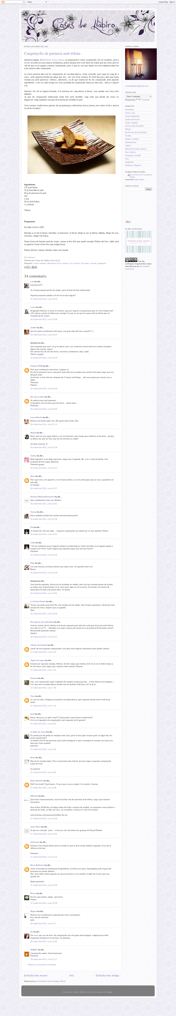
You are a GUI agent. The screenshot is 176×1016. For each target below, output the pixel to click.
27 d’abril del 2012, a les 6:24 (43, 652)
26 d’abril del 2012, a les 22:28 (43, 519)
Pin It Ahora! (29, 257)
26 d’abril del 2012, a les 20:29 (43, 358)
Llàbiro (128, 146)
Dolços (128, 129)
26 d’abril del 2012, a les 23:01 (43, 593)
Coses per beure (132, 119)
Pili (31, 527)
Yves (32, 696)
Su (31, 932)
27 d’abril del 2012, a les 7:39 (43, 688)
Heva (32, 476)
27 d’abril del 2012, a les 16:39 (43, 885)
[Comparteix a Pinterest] (36, 267)
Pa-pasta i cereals (89, 263)
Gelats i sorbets (132, 139)
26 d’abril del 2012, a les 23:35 (43, 614)
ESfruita (34, 796)
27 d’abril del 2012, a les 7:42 (43, 706)
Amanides (129, 110)
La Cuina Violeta (38, 601)
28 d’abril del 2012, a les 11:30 (43, 941)
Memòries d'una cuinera (57, 263)
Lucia (33, 307)
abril (32, 714)
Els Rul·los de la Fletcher (136, 132)
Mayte (33, 433)
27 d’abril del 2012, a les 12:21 (43, 857)
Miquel (33, 911)
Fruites (128, 136)
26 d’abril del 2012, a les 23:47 (43, 637)
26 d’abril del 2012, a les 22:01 (43, 504)
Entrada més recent (35, 975)
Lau (32, 282)
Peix (127, 159)
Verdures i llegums (133, 165)
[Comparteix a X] (30, 267)
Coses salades (39, 263)
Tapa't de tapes (37, 660)
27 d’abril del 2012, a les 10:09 (43, 819)
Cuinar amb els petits (134, 126)
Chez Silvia (35, 827)
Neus (32, 758)
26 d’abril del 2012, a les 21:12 (43, 424)
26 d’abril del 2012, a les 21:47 (43, 468)
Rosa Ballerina (37, 865)
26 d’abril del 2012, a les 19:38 (43, 319)
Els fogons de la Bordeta (42, 622)
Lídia (32, 543)
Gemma (33, 678)
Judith (33, 328)
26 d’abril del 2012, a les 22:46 (43, 555)
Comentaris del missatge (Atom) (52, 981)
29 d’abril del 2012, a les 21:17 (43, 959)
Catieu (33, 456)
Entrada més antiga (107, 975)
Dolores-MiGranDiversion (42, 497)
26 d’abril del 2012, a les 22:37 (43, 534)
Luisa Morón (36, 417)
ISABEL (33, 950)
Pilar (32, 563)
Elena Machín (36, 781)
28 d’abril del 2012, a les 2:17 (43, 924)
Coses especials (132, 116)
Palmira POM (36, 366)
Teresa (33, 512)
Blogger (109, 992)
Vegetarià (102, 263)
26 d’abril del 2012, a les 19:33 (43, 299)
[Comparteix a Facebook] (33, 267)
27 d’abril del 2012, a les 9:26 (43, 749)
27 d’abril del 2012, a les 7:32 (43, 670)
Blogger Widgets (139, 179)
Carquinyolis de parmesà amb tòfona (52, 53)
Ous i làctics (74, 263)
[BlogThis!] (28, 267)
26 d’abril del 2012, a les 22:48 (43, 573)
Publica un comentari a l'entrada (42, 965)
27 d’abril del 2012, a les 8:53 (43, 724)
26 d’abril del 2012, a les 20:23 (43, 335)
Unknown (34, 842)
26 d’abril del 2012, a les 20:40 (43, 409)
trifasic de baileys (38, 645)
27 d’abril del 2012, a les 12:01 (43, 834)
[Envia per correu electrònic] (25, 267)
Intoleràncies (130, 142)
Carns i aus (130, 113)
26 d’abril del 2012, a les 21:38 (43, 447)
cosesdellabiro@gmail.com (136, 86)
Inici (71, 975)
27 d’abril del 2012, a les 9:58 (43, 788)
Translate (145, 100)
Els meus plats (37, 397)
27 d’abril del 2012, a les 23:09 (43, 903)
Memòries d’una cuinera (53, 60)
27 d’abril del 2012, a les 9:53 (43, 772)
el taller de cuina (38, 732)
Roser (33, 893)
